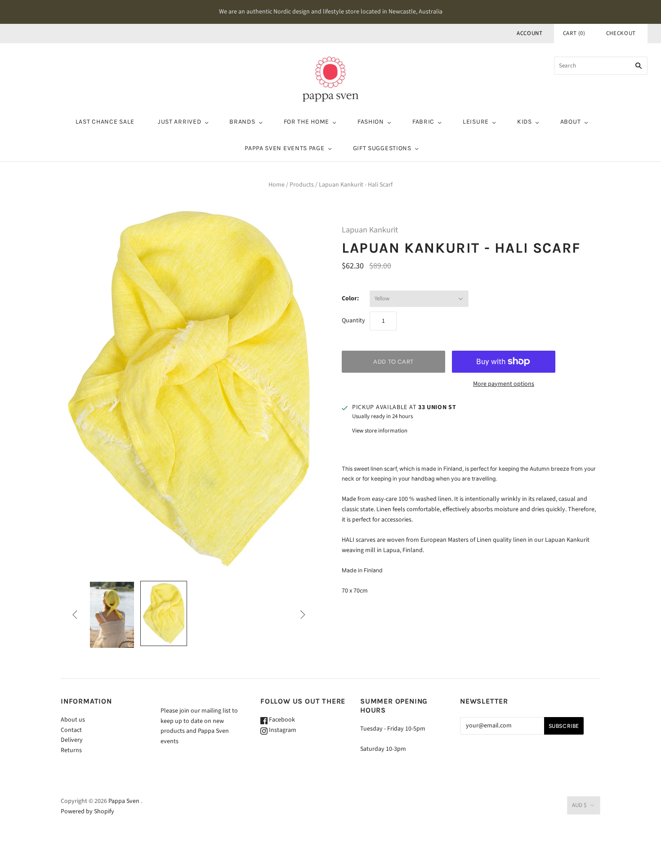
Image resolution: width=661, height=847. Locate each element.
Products (302, 184)
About (570, 121)
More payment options (503, 383)
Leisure (476, 121)
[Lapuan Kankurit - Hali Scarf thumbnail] (112, 615)
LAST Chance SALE (105, 121)
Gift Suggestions (382, 148)
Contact (71, 730)
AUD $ (579, 805)
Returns (71, 750)
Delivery (72, 740)
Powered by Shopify (87, 811)
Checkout (621, 33)
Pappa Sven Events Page (284, 148)
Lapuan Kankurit (370, 230)
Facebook (281, 719)
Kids (524, 121)
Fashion (370, 121)
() (574, 33)
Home (276, 184)
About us (73, 719)
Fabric (423, 121)
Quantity (353, 320)
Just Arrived (179, 121)
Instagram (282, 730)
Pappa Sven (123, 801)
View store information (379, 431)
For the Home (306, 121)
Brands (242, 121)
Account (530, 33)
